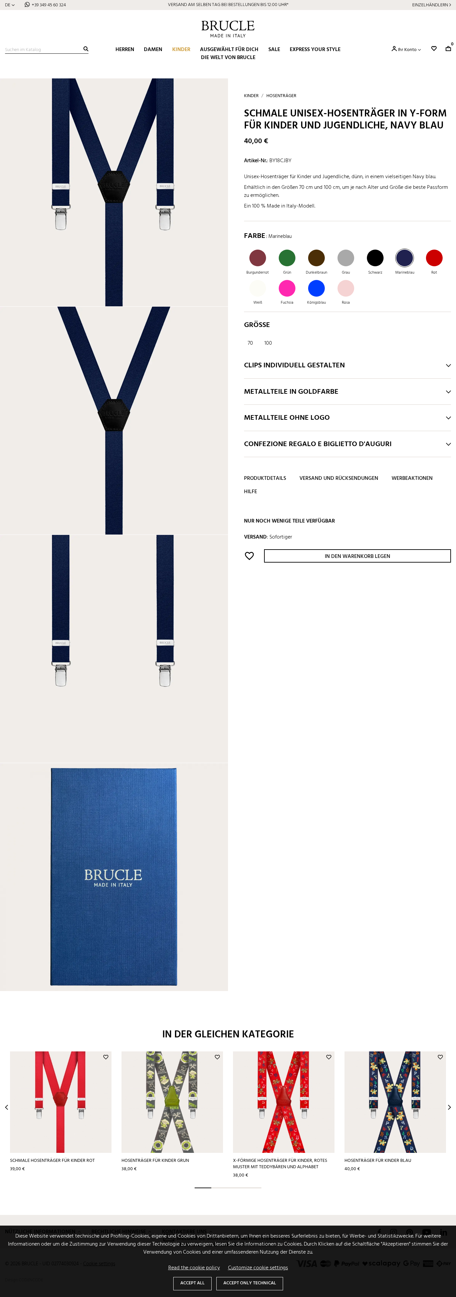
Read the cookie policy (194, 1268)
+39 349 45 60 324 (49, 5)
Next (449, 1107)
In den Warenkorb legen (357, 556)
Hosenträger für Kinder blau (378, 1161)
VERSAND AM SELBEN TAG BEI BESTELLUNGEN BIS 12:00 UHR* (228, 5)
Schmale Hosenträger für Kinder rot (52, 1161)
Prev (6, 1107)
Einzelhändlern (430, 5)
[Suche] (85, 48)
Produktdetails (265, 478)
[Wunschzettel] (434, 48)
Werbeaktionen (412, 478)
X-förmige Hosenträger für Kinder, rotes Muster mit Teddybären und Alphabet (280, 1164)
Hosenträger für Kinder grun (155, 1161)
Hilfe (250, 492)
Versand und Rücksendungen (338, 478)
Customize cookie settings (258, 1268)
